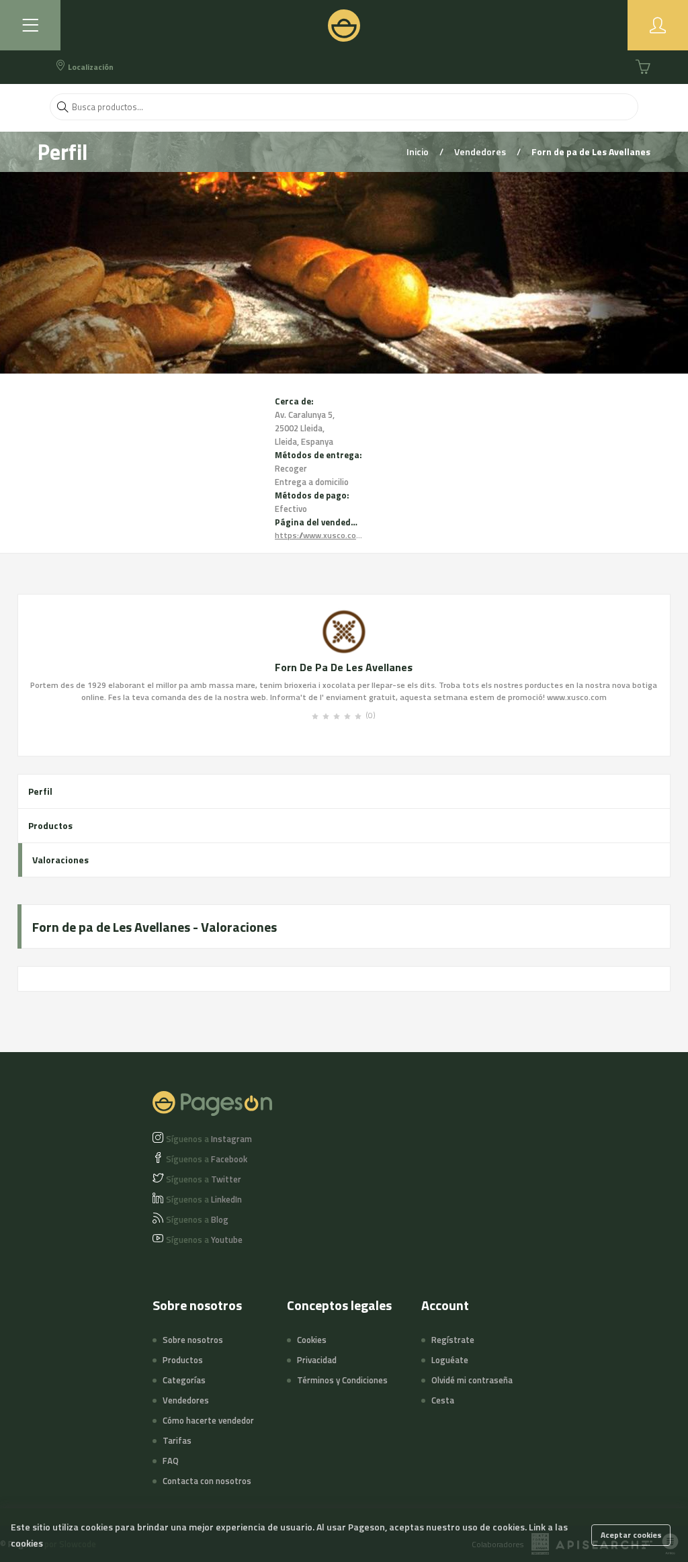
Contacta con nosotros (207, 1480)
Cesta (442, 1400)
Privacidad (317, 1359)
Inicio (418, 151)
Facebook (206, 1159)
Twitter (203, 1179)
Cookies (312, 1339)
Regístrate (452, 1339)
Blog (197, 1219)
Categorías (184, 1380)
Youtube (204, 1239)
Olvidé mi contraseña (472, 1380)
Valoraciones (60, 860)
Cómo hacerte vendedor (208, 1420)
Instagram (209, 1138)
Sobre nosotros (193, 1339)
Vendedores (481, 151)
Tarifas (177, 1440)
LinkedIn (204, 1199)
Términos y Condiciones (342, 1380)
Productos (50, 825)
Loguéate (449, 1359)
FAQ (171, 1460)
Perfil (40, 791)
